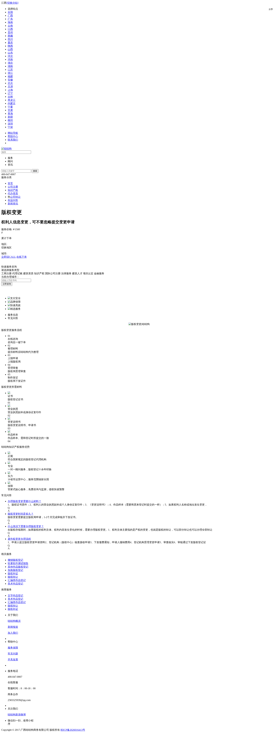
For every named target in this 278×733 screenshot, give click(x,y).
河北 (10, 56)
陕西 (10, 46)
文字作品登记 (15, 595)
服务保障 (13, 647)
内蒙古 (11, 103)
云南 (10, 25)
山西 (10, 49)
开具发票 (13, 659)
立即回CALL (8, 256)
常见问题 (13, 653)
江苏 (10, 69)
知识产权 (13, 190)
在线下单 (21, 256)
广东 (10, 19)
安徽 (10, 79)
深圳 (10, 123)
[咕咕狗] (6, 148)
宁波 (10, 127)
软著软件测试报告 (18, 563)
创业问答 (13, 200)
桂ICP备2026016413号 (72, 729)
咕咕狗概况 (14, 621)
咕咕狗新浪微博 (17, 714)
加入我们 (13, 632)
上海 (10, 89)
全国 (10, 12)
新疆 (10, 117)
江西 (10, 29)
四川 (10, 39)
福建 (10, 76)
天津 (10, 86)
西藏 (10, 35)
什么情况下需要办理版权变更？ (26, 526)
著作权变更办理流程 (19, 539)
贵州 (10, 32)
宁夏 (10, 106)
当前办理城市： (10, 276)
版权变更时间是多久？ (20, 513)
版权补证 (13, 573)
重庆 (10, 42)
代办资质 (13, 193)
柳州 (10, 120)
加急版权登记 (15, 570)
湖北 (10, 62)
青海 (10, 113)
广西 (10, 15)
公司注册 (13, 186)
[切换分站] (12, 2)
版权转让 (13, 576)
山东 (10, 52)
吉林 (10, 96)
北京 (10, 83)
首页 (10, 183)
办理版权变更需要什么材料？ (24, 501)
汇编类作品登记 (17, 580)
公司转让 (15, 196)
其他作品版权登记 (18, 566)
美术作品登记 (15, 583)
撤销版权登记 (15, 560)
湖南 (10, 66)
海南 (10, 22)
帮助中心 (13, 136)
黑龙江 (11, 100)
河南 (10, 59)
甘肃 (10, 110)
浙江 (10, 73)
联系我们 (13, 139)
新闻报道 (13, 627)
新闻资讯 (13, 203)
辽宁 (10, 93)
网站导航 (13, 133)
